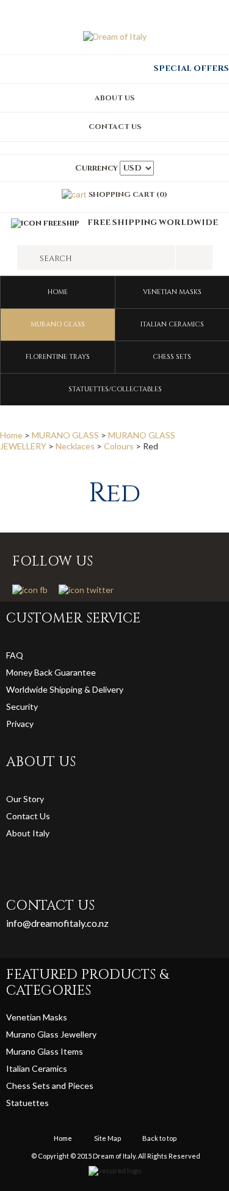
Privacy (20, 723)
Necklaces (75, 446)
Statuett (23, 1102)
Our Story (25, 799)
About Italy (27, 833)
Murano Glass (33, 1051)
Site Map (107, 1138)
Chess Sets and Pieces (49, 1085)
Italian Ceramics (36, 1068)
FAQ (14, 655)
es (44, 1102)
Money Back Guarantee (51, 672)
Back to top (159, 1138)
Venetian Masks (36, 1017)
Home (58, 292)
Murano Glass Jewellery (51, 1034)
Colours (119, 446)
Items (71, 1051)
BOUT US (117, 98)
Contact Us (28, 816)
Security (22, 706)
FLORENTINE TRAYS (58, 356)
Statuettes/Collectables (115, 389)
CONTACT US (115, 126)
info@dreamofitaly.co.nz (57, 923)
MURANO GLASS (58, 324)
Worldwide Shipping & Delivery (64, 689)
